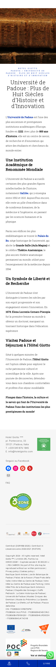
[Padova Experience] (28, 648)
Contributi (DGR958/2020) (18, 546)
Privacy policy (12, 571)
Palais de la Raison (23, 577)
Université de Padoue (20, 117)
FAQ (8, 483)
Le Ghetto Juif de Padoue (28, 603)
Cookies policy (26, 571)
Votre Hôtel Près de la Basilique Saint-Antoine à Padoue (28, 587)
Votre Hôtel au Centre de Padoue (27, 581)
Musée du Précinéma (26, 599)
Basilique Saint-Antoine (16, 574)
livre (46, 663)
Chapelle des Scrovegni (25, 590)
